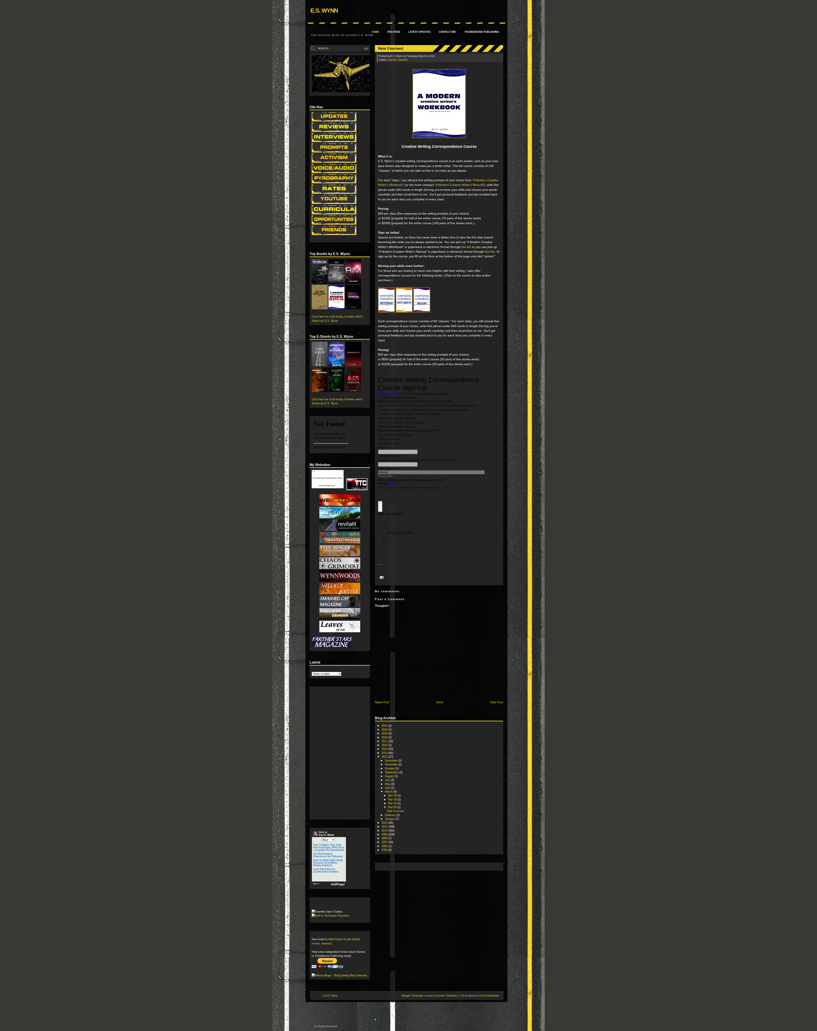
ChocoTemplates (489, 995)
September (392, 772)
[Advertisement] (454, 866)
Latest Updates (419, 31)
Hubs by (326, 833)
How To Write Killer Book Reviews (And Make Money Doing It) (328, 863)
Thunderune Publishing (481, 31)
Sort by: (317, 840)
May (388, 784)
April (388, 787)
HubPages (338, 884)
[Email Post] (381, 577)
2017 (384, 741)
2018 (384, 737)
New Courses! (391, 48)
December (391, 760)
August (389, 776)
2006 (384, 846)
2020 (384, 733)
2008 (384, 838)
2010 (384, 830)
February (391, 815)
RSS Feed (393, 31)
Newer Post (382, 702)
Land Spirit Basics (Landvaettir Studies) (326, 870)
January (390, 818)
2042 (384, 725)
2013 (384, 756)
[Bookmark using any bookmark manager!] (325, 904)
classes (392, 59)
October (390, 768)
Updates (403, 59)
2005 (384, 850)
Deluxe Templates (447, 995)
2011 (384, 826)
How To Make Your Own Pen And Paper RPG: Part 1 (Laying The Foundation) (328, 847)
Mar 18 (392, 803)
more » (316, 884)
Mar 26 (392, 795)
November (391, 764)
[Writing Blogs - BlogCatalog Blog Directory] (339, 975)
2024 (384, 729)
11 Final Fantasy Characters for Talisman (328, 855)
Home (375, 31)
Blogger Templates (412, 995)
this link (466, 247)
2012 (384, 822)
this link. (490, 251)
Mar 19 (392, 799)
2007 (384, 842)
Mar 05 (392, 807)
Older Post (496, 702)
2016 (384, 745)
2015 (384, 748)
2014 (384, 753)
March (389, 791)
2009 (384, 834)
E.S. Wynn (324, 10)
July (388, 780)
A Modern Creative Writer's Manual (459, 185)
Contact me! (447, 31)
